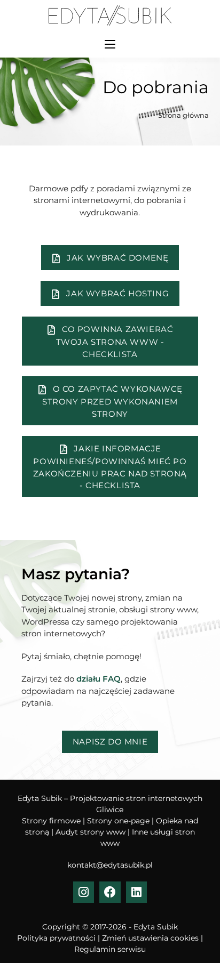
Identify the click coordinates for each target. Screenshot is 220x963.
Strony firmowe (51, 821)
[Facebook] (110, 892)
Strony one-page (118, 821)
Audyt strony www (90, 832)
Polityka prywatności (56, 938)
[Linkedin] (136, 892)
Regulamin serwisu (110, 949)
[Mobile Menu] (110, 44)
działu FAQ (98, 679)
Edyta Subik (155, 927)
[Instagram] (84, 892)
